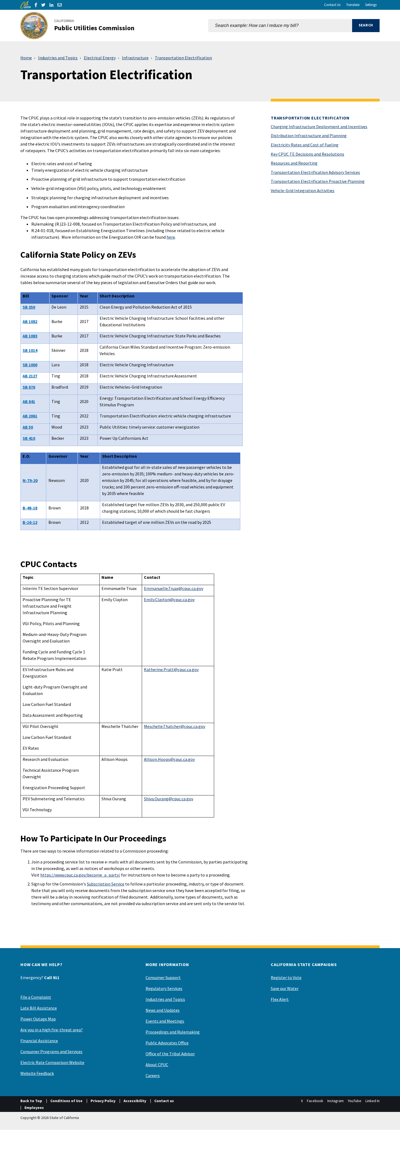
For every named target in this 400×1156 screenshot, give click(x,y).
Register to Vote (286, 977)
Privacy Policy (103, 1100)
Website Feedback (37, 1073)
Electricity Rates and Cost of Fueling (305, 144)
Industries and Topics (58, 57)
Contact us (164, 1100)
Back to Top (31, 1100)
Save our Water (285, 988)
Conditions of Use (66, 1100)
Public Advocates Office (167, 1043)
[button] (366, 25)
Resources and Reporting (294, 163)
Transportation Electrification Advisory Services (315, 172)
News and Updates (163, 1010)
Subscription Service (105, 884)
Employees (34, 1107)
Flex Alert (280, 999)
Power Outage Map (38, 1019)
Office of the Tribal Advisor (170, 1053)
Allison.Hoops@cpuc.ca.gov (169, 759)
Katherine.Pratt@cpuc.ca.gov (171, 669)
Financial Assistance (39, 1040)
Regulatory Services (164, 988)
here (171, 237)
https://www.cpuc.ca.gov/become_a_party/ (80, 875)
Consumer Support (163, 977)
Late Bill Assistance (38, 1008)
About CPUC (157, 1064)
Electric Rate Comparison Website (52, 1062)
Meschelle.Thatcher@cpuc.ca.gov (174, 726)
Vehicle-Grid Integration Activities (302, 190)
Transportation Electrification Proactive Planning (318, 181)
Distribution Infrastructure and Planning (309, 135)
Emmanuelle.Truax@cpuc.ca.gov (173, 588)
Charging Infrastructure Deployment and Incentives (319, 126)
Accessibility (135, 1100)
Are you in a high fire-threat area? (51, 1029)
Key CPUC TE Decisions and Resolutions (307, 154)
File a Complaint (35, 997)
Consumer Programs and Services (51, 1051)
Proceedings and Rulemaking (173, 1032)
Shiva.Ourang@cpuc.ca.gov (168, 798)
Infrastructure (135, 57)
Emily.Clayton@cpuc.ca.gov (169, 599)
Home (26, 57)
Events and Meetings (165, 1021)
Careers (153, 1075)
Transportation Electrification (183, 57)
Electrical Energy (100, 57)
